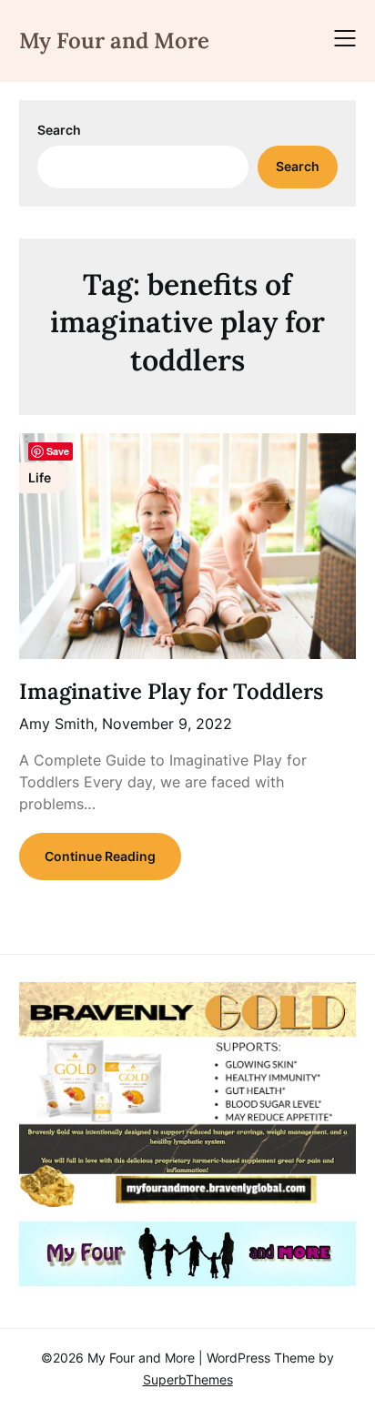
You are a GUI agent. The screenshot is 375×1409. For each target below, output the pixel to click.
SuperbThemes (188, 1379)
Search (59, 129)
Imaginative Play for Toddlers (171, 691)
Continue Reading (100, 856)
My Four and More (114, 40)
